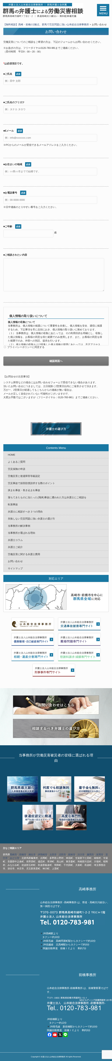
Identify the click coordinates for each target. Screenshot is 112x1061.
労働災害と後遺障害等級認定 (24, 476)
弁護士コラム (15, 540)
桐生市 (32, 854)
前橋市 (22, 854)
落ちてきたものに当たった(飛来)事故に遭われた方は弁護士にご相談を (47, 497)
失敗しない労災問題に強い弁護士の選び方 (31, 518)
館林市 (71, 854)
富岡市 (99, 854)
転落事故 (13, 504)
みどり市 (14, 858)
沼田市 (62, 854)
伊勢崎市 (42, 854)
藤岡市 (90, 854)
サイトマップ (15, 568)
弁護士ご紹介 (15, 547)
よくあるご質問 (16, 461)
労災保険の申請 (16, 469)
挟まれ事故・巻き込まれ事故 (24, 490)
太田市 (53, 854)
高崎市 (13, 854)
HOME (11, 454)
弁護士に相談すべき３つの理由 (25, 511)
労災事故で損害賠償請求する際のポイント (31, 483)
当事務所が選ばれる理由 (21, 533)
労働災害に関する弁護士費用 (24, 554)
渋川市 (81, 854)
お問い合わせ (15, 561)
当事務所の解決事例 (19, 525)
